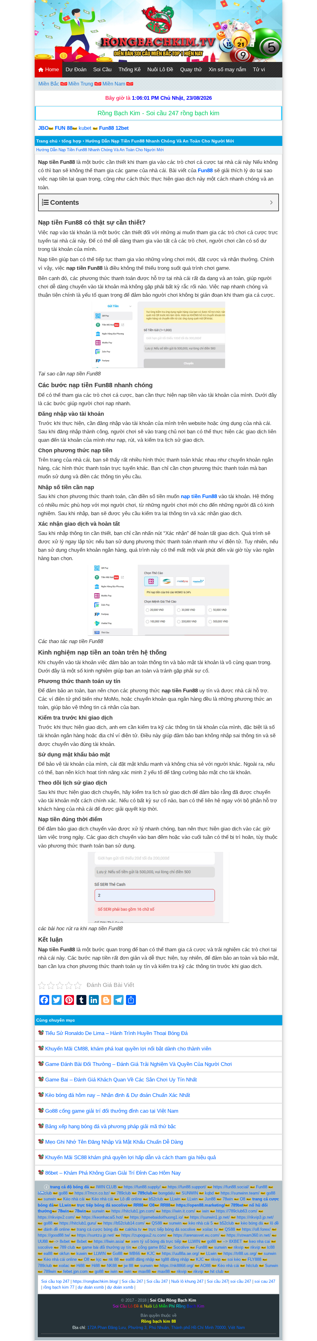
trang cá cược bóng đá (97, 1229)
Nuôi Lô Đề (160, 69)
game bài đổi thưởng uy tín (106, 1247)
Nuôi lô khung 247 (187, 1281)
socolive (45, 1247)
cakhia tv (133, 1229)
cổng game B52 (152, 1247)
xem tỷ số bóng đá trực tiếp (156, 1241)
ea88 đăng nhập (140, 1259)
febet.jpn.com (75, 1271)
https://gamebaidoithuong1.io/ (156, 1217)
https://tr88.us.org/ (240, 1253)
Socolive (181, 1247)
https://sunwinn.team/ (240, 1193)
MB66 (134, 1253)
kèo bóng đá (252, 1223)
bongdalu (166, 1193)
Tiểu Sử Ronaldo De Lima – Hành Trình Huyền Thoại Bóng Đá (116, 1033)
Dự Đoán (76, 69)
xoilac (64, 1265)
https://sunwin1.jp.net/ (210, 1217)
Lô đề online (131, 1199)
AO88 (205, 1265)
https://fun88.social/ (231, 1187)
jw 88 (128, 1265)
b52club (45, 1193)
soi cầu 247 (240, 1281)
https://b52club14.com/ (124, 1223)
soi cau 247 (264, 1281)
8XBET (235, 1241)
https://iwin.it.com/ (178, 1211)
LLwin (175, 1199)
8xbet (65, 1241)
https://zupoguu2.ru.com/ (143, 1235)
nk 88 (114, 1259)
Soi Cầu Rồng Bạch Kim (173, 1300)
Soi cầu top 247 (55, 1281)
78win (228, 1199)
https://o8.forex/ (256, 1229)
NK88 (112, 1265)
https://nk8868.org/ (176, 1265)
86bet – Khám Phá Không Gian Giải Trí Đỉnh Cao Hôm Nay (113, 1173)
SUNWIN (190, 1193)
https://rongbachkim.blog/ (95, 1281)
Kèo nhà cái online (60, 1259)
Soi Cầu (102, 69)
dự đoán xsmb (91, 1287)
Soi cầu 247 (132, 1281)
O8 (242, 1199)
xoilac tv (210, 1229)
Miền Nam (114, 83)
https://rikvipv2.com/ (56, 1217)
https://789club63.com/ (236, 1211)
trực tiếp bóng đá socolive (172, 1229)
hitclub (252, 1265)
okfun (64, 1253)
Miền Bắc (49, 83)
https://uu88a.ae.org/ (180, 1253)
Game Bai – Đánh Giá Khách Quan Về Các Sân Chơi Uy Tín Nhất (121, 1080)
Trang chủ (47, 140)
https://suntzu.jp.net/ (95, 1235)
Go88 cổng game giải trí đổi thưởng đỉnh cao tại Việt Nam (111, 1111)
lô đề (274, 1223)
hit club (216, 1271)
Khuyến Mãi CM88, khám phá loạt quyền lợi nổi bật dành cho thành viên (128, 1049)
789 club (67, 1247)
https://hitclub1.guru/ (77, 1223)
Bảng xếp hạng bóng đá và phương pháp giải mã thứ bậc (110, 1126)
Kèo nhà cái (74, 1199)
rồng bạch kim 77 (58, 1287)
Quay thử (191, 69)
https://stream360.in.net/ (249, 1235)
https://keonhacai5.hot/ (102, 1217)
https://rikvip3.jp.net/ (255, 1217)
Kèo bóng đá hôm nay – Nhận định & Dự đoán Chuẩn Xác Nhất (117, 1095)
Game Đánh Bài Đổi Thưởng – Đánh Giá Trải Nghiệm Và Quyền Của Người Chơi (138, 1064)
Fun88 (261, 1187)
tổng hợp (71, 140)
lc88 (271, 1247)
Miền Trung (81, 83)
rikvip (238, 1247)
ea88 (48, 1253)
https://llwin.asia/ (109, 1241)
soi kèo (234, 1259)
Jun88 (210, 1199)
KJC (151, 1253)
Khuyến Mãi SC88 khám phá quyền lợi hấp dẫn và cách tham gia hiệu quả (130, 1157)
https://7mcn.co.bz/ (92, 1193)
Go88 (117, 1253)
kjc (99, 1259)
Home (51, 69)
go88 (63, 1193)
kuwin (81, 1253)
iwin (205, 1211)
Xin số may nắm (227, 69)
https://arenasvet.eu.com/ (196, 1235)
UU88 (43, 1241)
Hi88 (80, 1265)
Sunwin (271, 1265)
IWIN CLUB (106, 1187)
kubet (85, 128)
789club (124, 1193)
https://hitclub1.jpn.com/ (133, 1211)
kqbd (209, 1193)
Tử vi (259, 69)
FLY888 (254, 1259)
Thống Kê (130, 69)
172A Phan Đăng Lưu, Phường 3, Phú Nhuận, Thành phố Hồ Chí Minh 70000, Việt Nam (166, 1327)
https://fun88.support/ (187, 1187)
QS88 (157, 1223)
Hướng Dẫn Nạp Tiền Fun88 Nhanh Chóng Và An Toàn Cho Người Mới (100, 149)
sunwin (50, 1199)
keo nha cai (259, 1241)
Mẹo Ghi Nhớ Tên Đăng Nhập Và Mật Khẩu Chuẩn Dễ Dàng (114, 1142)
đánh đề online (57, 1229)
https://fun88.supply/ (142, 1187)
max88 (144, 1271)
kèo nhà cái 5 (201, 1223)
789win (50, 1271)
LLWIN (194, 1241)
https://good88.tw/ (54, 1235)
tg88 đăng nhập (175, 1259)
